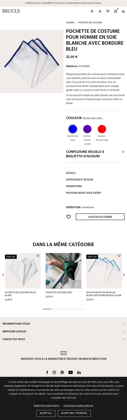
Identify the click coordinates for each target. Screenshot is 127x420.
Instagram (54, 372)
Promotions (74, 186)
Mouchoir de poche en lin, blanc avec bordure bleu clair (103, 294)
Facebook (47, 372)
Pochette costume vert (59, 292)
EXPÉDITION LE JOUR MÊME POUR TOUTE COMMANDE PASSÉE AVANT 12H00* (63, 3)
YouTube (70, 372)
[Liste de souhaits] (107, 11)
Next (124, 275)
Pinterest (62, 372)
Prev (3, 275)
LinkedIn (79, 372)
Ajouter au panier (100, 217)
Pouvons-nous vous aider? (83, 193)
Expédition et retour (79, 180)
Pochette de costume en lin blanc (20, 294)
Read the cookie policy (47, 406)
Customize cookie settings (78, 406)
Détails (71, 173)
